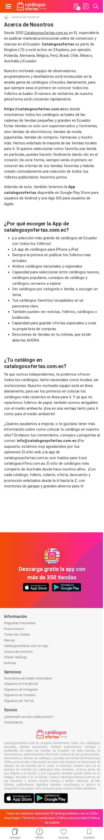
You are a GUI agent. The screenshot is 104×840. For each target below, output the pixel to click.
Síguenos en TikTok (19, 701)
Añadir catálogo (15, 657)
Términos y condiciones (38, 818)
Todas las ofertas (17, 634)
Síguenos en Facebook (21, 684)
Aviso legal (11, 818)
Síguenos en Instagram (21, 689)
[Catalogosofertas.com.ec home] (32, 6)
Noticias (10, 663)
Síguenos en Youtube (19, 695)
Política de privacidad (72, 818)
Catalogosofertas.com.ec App (26, 646)
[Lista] (86, 6)
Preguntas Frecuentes (20, 623)
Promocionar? (14, 629)
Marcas (9, 640)
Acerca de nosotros (18, 651)
